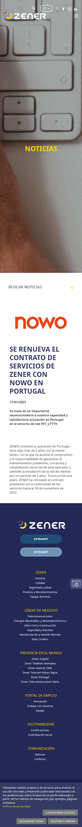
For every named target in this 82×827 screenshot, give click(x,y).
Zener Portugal (40, 677)
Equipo (40, 710)
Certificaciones (40, 730)
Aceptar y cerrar (63, 821)
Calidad (40, 583)
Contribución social (40, 735)
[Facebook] (63, 9)
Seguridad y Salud (40, 587)
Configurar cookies (60, 812)
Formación (40, 701)
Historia (40, 578)
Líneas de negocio (41, 610)
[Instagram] (69, 9)
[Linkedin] (75, 9)
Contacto (40, 759)
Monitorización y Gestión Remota (40, 634)
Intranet (41, 552)
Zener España (40, 659)
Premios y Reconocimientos (40, 592)
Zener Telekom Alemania (40, 663)
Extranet (41, 539)
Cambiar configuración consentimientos (76, 583)
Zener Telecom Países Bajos (40, 672)
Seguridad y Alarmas (40, 630)
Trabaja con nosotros (40, 706)
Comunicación (41, 748)
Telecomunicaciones (40, 616)
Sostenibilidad (41, 724)
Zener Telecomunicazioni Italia (40, 682)
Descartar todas (31, 821)
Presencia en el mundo (41, 652)
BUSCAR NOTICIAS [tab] (25, 286)
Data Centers (40, 639)
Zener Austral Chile (40, 668)
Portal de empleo (41, 695)
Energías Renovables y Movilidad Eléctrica (40, 621)
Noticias (40, 754)
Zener (41, 572)
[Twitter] (57, 9)
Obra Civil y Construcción (40, 625)
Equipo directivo (40, 596)
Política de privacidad (16, 806)
